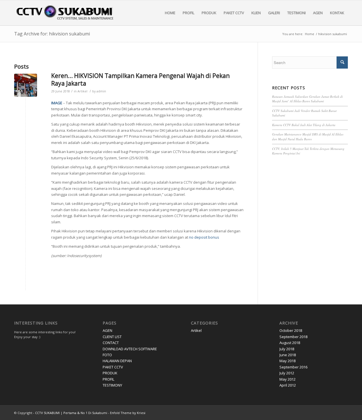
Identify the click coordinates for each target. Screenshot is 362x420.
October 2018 (290, 330)
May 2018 (287, 360)
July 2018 (286, 348)
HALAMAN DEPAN (117, 360)
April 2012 (287, 385)
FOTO (107, 354)
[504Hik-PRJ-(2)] (25, 85)
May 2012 (287, 379)
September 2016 (293, 367)
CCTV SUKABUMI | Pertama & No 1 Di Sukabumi (71, 413)
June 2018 (287, 354)
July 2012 (286, 373)
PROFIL (108, 379)
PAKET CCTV (113, 367)
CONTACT (111, 342)
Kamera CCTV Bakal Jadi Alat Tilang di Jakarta (303, 125)
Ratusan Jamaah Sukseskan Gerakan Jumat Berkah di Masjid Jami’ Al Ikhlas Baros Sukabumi (307, 98)
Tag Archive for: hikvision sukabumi (52, 34)
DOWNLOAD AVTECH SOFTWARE (130, 348)
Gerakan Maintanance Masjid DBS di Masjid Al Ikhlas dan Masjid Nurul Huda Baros (307, 136)
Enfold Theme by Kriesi (127, 413)
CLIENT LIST (112, 336)
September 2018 (293, 336)
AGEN (107, 330)
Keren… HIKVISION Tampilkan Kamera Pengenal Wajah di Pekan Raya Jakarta (140, 79)
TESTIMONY (112, 385)
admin (101, 91)
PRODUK (110, 373)
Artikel (82, 91)
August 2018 (289, 342)
